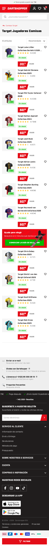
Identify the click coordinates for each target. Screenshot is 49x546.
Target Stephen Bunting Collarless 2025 (28, 186)
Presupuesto (7, 450)
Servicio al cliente (12, 426)
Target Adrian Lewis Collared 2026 (26, 163)
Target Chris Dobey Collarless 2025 (26, 253)
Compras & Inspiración (14, 472)
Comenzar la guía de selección (24, 243)
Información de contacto (12, 432)
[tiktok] (24, 488)
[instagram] (11, 488)
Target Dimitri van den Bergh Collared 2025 (27, 276)
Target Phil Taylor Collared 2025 (29, 94)
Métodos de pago (9, 446)
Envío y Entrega (8, 436)
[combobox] (26, 17)
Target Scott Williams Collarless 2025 (27, 299)
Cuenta (6, 465)
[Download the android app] (11, 512)
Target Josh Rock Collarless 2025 (25, 140)
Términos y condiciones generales (15, 524)
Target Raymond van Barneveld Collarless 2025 (29, 209)
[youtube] (17, 488)
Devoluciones (7, 441)
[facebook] (5, 488)
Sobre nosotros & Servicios (17, 458)
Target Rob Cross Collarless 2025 (25, 321)
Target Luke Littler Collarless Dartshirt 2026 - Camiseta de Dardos (29, 49)
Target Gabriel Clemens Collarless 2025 (28, 72)
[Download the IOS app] (11, 504)
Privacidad (36, 524)
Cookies (5, 527)
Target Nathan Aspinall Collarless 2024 (28, 117)
